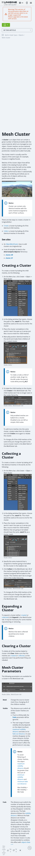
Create (6, 226)
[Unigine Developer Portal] (9, 3)
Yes (10, 850)
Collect (6, 231)
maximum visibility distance (21, 766)
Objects (21, 35)
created (24, 615)
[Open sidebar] (6, 25)
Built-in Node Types (11, 35)
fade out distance (19, 734)
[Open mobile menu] (31, 3)
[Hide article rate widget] (20, 850)
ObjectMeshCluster (12, 244)
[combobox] (21, 2)
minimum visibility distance (20, 777)
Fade (14, 717)
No (16, 850)
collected (5, 617)
